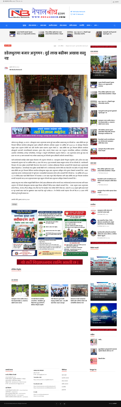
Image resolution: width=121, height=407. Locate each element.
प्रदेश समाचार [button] (33, 25)
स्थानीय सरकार (53, 25)
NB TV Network (78, 14)
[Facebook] (56, 403)
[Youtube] (64, 403)
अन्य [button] (95, 25)
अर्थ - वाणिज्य (60, 46)
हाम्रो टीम (117, 2)
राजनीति (81, 25)
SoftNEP (115, 403)
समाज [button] (89, 25)
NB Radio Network (78, 11)
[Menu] (6, 25)
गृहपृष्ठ (24, 25)
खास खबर (43, 25)
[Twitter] (60, 403)
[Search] (115, 25)
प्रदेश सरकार (63, 25)
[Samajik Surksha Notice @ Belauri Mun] (49, 233)
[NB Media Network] (38, 13)
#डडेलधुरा (14, 204)
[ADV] (49, 262)
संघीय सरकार (73, 25)
